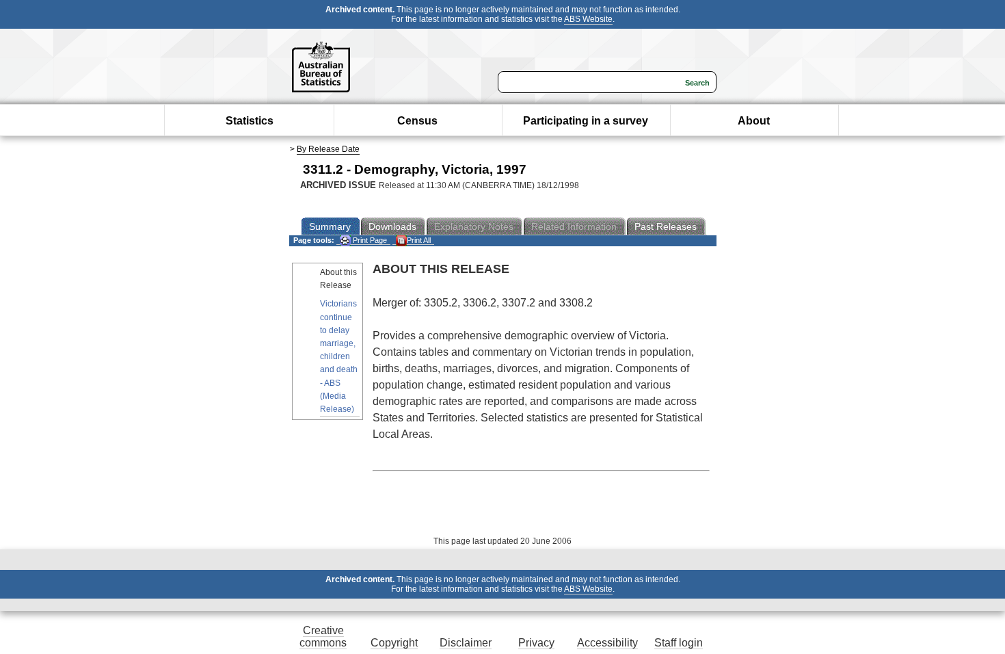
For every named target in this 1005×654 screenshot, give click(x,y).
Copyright (394, 643)
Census (417, 121)
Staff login (678, 643)
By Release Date (328, 149)
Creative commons (323, 637)
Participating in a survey (585, 121)
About (754, 121)
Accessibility (607, 643)
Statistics (249, 121)
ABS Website (588, 19)
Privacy (536, 643)
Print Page (369, 240)
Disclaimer (466, 643)
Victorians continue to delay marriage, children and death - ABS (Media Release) (339, 356)
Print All (419, 240)
